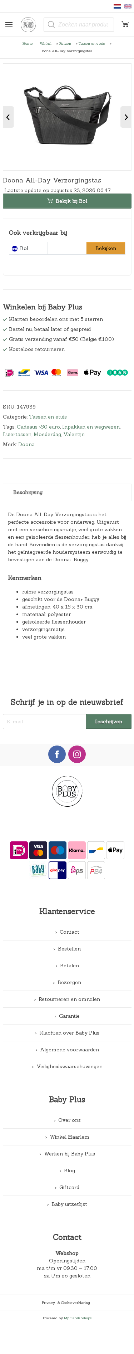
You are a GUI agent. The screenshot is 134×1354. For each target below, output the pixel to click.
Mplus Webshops (77, 1317)
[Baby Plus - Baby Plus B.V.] (31, 25)
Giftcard (69, 1187)
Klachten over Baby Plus (69, 1033)
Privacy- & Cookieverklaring (66, 1302)
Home (28, 43)
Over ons (69, 1120)
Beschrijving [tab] (28, 492)
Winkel (45, 43)
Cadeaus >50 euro (38, 427)
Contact (69, 932)
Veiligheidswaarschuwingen (69, 1066)
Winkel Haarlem (69, 1137)
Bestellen (69, 948)
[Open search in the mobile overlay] (79, 25)
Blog (69, 1170)
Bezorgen (69, 982)
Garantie (69, 1016)
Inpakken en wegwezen (91, 427)
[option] (67, 117)
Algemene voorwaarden (69, 1049)
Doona (26, 444)
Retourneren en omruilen (69, 999)
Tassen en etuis (92, 43)
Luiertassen (17, 434)
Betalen (69, 965)
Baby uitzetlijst (69, 1204)
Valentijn (74, 434)
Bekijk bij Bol (71, 201)
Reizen (65, 43)
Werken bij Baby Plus (69, 1153)
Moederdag (47, 434)
